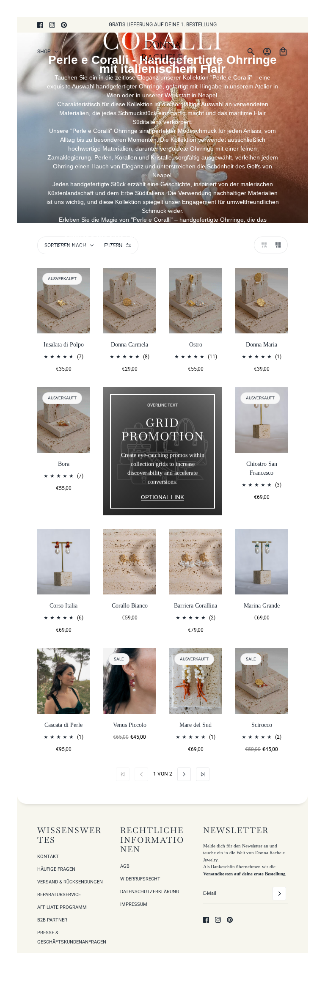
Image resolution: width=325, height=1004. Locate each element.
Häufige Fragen (56, 869)
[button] (262, 245)
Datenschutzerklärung (149, 891)
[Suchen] (251, 51)
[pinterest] (64, 25)
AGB (124, 866)
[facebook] (40, 25)
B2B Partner (52, 920)
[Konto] (267, 51)
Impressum (133, 904)
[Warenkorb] (283, 51)
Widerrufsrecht (140, 879)
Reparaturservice (59, 894)
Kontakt (48, 856)
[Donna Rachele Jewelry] (163, 51)
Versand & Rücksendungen (70, 882)
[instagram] (52, 25)
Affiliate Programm (62, 907)
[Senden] (279, 893)
